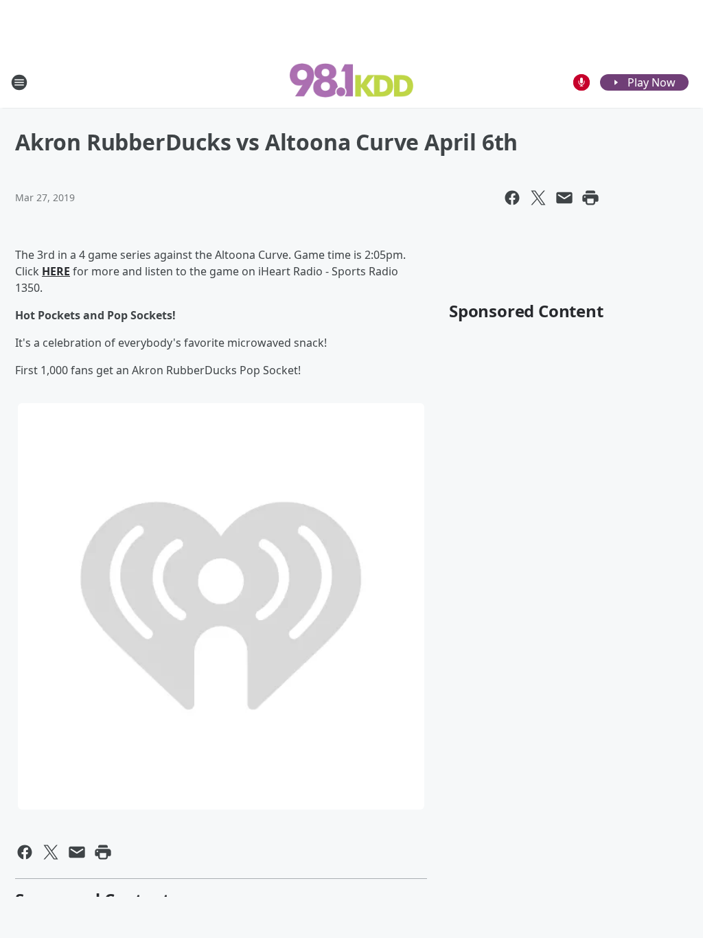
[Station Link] (351, 81)
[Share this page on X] (538, 197)
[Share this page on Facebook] (512, 197)
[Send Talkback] (581, 82)
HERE (56, 271)
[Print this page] (590, 197)
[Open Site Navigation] (19, 82)
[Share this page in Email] (564, 197)
